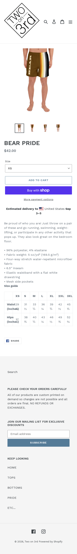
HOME (11, 467)
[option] (19, 128)
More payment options (38, 199)
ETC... (11, 508)
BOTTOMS (14, 487)
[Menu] (70, 22)
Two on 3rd (31, 541)
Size (7, 161)
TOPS (11, 477)
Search (12, 372)
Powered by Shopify (50, 541)
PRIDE (11, 497)
